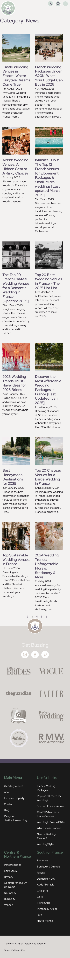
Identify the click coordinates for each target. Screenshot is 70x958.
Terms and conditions (14, 950)
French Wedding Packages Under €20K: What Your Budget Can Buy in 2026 (49, 75)
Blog (6, 810)
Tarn (39, 914)
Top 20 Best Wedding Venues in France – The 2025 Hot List (48, 281)
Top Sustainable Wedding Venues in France (15, 559)
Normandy (10, 893)
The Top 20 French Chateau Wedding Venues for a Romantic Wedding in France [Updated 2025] (15, 287)
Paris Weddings (12, 864)
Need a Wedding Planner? (46, 836)
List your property (14, 798)
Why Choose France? (49, 828)
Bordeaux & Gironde (48, 866)
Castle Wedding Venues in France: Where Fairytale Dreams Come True (16, 75)
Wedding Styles (45, 844)
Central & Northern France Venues (48, 814)
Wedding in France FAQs (50, 822)
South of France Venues (50, 806)
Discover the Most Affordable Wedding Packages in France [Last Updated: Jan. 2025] (48, 389)
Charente (42, 890)
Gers (40, 896)
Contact (9, 804)
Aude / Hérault (45, 884)
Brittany (8, 877)
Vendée (8, 905)
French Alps (43, 902)
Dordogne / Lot (46, 878)
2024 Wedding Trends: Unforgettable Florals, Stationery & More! (47, 566)
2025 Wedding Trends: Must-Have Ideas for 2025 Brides (14, 383)
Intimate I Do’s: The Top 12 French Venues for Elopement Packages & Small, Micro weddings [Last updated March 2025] (47, 177)
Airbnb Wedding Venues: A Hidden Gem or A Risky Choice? (15, 166)
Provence (42, 860)
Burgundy (9, 899)
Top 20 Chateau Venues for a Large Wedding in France (48, 477)
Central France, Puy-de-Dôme (16, 884)
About (7, 792)
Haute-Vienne (45, 920)
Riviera (41, 872)
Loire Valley (10, 871)
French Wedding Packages (46, 788)
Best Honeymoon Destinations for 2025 (12, 477)
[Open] (65, 3)
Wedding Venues (13, 786)
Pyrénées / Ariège (47, 909)
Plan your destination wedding (15, 818)
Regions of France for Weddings (49, 798)
